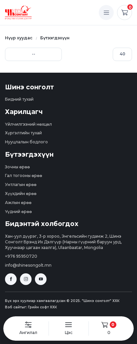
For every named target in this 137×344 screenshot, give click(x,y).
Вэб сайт (13, 307)
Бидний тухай (19, 99)
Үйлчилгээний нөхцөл (28, 124)
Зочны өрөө (17, 166)
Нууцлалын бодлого (26, 141)
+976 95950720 (21, 256)
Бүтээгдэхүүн (54, 37)
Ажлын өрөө (18, 202)
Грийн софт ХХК (42, 307)
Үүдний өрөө (18, 211)
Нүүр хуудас (19, 37)
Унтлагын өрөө (21, 184)
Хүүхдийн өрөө (21, 193)
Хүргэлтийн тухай (23, 132)
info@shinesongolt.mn (28, 265)
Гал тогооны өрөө (23, 175)
